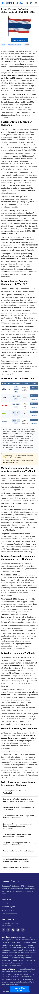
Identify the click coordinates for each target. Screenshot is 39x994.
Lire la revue (34, 391)
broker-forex (10, 881)
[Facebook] (13, 930)
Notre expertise (8, 910)
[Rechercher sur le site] (27, 3)
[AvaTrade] (4, 389)
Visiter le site (34, 387)
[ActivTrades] (4, 422)
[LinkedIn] (18, 930)
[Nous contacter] (31, 3)
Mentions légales (8, 906)
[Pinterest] (23, 930)
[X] (8, 930)
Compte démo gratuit (20, 989)
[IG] (4, 406)
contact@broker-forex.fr (11, 923)
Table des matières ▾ (19, 40)
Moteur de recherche (10, 914)
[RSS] (3, 930)
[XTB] (4, 398)
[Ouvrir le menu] (36, 3)
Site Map (5, 903)
